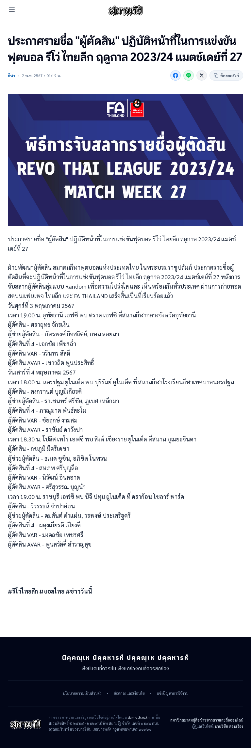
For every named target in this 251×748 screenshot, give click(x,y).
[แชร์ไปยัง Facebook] (175, 75)
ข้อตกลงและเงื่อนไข (129, 693)
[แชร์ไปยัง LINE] (188, 75)
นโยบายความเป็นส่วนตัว (82, 693)
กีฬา (11, 75)
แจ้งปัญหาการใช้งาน (173, 693)
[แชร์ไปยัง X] (201, 75)
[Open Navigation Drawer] (11, 9)
